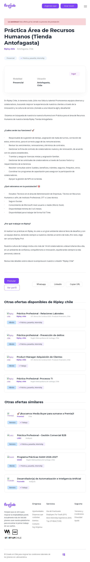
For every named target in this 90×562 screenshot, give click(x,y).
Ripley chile (9, 49)
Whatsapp (41, 284)
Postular (11, 280)
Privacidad (78, 517)
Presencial (10, 58)
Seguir (73, 74)
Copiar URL (75, 284)
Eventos (35, 520)
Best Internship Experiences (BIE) (58, 518)
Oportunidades (38, 511)
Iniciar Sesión (69, 6)
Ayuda (77, 520)
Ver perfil (12, 287)
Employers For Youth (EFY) (56, 514)
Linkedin (58, 284)
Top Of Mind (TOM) (53, 521)
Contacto (35, 524)
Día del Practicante (53, 511)
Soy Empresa (37, 527)
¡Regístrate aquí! (50, 6)
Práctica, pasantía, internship (33, 58)
